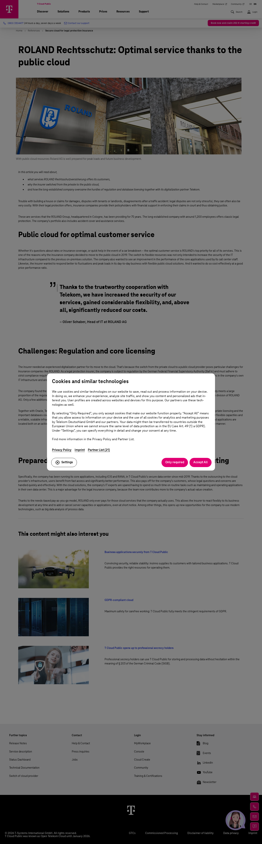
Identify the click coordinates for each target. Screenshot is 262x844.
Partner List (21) (99, 450)
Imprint (80, 450)
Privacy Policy (62, 450)
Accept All (200, 462)
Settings (67, 462)
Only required (174, 462)
